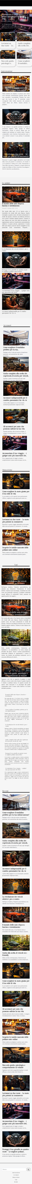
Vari (16, 1179)
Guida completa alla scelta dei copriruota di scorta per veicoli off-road (15, 375)
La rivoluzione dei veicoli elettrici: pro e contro (16, 582)
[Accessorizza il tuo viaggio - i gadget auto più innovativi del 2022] (16, 281)
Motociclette (16, 1177)
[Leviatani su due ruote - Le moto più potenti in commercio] (7, 37)
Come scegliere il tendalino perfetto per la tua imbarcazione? (14, 349)
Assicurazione (16, 1172)
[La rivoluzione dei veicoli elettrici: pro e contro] (16, 239)
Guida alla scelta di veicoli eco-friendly (16, 643)
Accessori (16, 1175)
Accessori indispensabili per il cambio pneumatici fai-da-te (14, 312)
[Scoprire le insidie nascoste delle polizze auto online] (16, 83)
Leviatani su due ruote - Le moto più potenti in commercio (16, 155)
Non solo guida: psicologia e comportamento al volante (7, 64)
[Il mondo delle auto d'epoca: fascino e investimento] (16, 194)
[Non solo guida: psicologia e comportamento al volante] (7, 54)
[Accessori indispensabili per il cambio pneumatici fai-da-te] (16, 302)
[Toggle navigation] (3, 3)
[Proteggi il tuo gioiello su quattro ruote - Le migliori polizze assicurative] (16, 117)
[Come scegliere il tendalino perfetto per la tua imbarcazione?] (24, 54)
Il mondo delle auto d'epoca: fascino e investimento (13, 205)
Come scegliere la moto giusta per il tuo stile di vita (15, 492)
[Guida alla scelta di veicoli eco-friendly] (15, 637)
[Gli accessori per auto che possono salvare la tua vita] (15, 416)
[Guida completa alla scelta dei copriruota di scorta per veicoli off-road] (24, 37)
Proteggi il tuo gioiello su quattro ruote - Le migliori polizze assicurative (16, 123)
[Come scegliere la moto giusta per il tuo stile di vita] (16, 481)
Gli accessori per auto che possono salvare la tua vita (14, 427)
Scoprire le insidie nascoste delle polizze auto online (16, 89)
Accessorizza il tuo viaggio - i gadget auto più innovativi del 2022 (13, 16)
